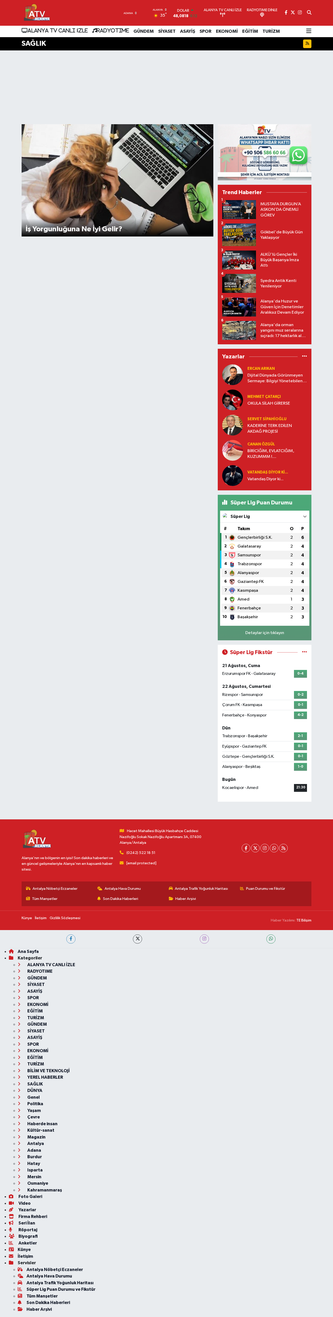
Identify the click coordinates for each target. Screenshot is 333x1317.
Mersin (34, 1177)
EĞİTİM (250, 31)
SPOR (206, 31)
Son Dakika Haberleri (120, 899)
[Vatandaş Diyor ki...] (232, 475)
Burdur (34, 1157)
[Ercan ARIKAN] (232, 374)
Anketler (27, 1243)
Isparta (35, 1170)
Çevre (33, 1117)
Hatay (33, 1163)
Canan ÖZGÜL (261, 444)
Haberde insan (42, 1124)
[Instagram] (264, 848)
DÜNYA (34, 1090)
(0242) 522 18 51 (140, 853)
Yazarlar (27, 1210)
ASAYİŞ (187, 31)
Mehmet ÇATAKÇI (264, 397)
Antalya (35, 1143)
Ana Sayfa (28, 951)
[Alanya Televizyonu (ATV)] (37, 13)
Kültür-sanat (40, 1130)
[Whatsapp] (274, 848)
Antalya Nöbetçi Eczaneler (55, 889)
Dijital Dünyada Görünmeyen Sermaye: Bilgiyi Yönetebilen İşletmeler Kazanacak (275, 378)
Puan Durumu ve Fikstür (265, 889)
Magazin (36, 1137)
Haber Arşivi (185, 899)
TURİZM (271, 31)
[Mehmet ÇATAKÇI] (232, 400)
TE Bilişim (303, 920)
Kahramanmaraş (44, 1190)
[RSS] (283, 848)
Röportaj (27, 1230)
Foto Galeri (30, 1196)
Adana (34, 1150)
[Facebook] (246, 848)
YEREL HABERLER (45, 1077)
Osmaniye (37, 1183)
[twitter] (137, 939)
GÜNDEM (143, 31)
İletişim (41, 918)
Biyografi (28, 1236)
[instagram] (204, 939)
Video (24, 1203)
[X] (255, 848)
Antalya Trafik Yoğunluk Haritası (201, 889)
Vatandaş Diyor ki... (267, 472)
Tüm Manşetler (44, 899)
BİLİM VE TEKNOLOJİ (48, 1071)
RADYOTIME (113, 30)
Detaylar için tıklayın (264, 633)
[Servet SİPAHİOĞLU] (232, 425)
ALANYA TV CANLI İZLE (58, 30)
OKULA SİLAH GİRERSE (268, 403)
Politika (35, 1104)
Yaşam (34, 1110)
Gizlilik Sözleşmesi (65, 918)
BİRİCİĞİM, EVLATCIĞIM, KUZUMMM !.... (270, 454)
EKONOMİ (227, 31)
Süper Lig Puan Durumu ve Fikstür (61, 1289)
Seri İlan (26, 1223)
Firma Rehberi (32, 1216)
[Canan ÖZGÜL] (232, 450)
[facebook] (70, 939)
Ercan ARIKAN (261, 369)
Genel (33, 1097)
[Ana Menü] (308, 31)
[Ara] (309, 13)
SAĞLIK (35, 1084)
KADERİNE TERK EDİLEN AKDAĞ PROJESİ (269, 428)
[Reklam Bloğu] (264, 152)
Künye (27, 918)
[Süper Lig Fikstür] (304, 652)
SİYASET (167, 31)
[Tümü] (304, 356)
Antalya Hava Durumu (123, 889)
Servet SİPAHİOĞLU (266, 419)
